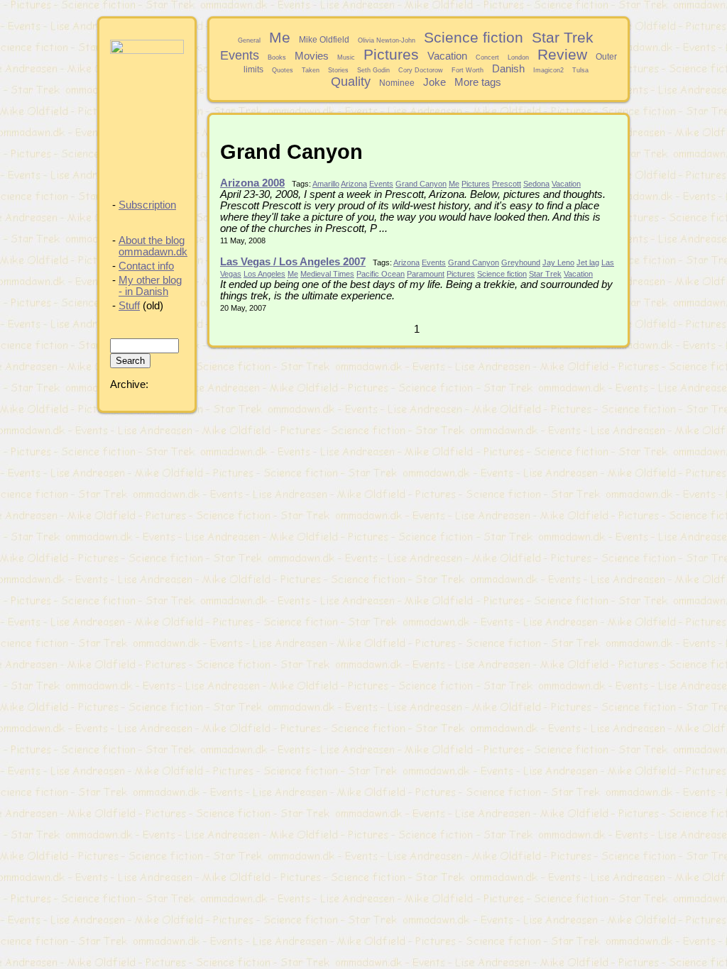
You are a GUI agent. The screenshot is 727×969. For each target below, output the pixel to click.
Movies (312, 56)
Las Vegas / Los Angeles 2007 (293, 261)
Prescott (506, 183)
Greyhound (520, 262)
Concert (487, 57)
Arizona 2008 (252, 183)
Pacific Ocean (380, 274)
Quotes (282, 70)
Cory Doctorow (420, 70)
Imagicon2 (548, 70)
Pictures (391, 54)
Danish (508, 68)
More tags (477, 82)
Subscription (147, 205)
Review (562, 54)
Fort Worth (467, 70)
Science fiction (473, 37)
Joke (434, 82)
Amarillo (325, 183)
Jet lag (587, 262)
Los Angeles (264, 274)
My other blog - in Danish (150, 286)
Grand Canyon (421, 183)
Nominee (397, 82)
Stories (338, 70)
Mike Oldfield (324, 39)
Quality (351, 81)
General (249, 40)
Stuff (129, 305)
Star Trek (563, 37)
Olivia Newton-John (386, 40)
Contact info (146, 266)
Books (277, 57)
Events (239, 55)
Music (346, 57)
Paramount (425, 274)
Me (279, 37)
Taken (310, 70)
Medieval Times (327, 274)
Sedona (536, 183)
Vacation (447, 56)
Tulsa (580, 70)
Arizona (354, 183)
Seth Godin (373, 70)
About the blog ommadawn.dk (153, 246)
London (518, 57)
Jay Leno (558, 262)
